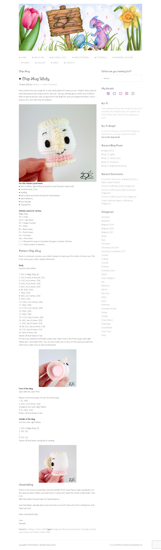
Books (104, 236)
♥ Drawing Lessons (123, 57)
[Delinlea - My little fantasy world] (80, 48)
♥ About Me (38, 57)
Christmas (106, 243)
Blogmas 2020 (108, 228)
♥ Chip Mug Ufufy (34, 78)
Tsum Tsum (106, 331)
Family (112, 545)
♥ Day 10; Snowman (110, 162)
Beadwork (106, 220)
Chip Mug (84, 529)
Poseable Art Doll (109, 308)
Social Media (107, 327)
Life (103, 281)
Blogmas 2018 (108, 224)
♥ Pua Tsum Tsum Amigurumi (124, 196)
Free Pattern (34, 532)
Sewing (105, 316)
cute (20, 532)
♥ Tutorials (101, 57)
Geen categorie (108, 278)
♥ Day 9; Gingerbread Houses (114, 165)
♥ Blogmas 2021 (58, 57)
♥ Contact (69, 62)
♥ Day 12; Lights (108, 154)
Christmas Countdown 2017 (114, 251)
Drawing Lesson (108, 270)
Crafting (30, 529)
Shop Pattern (107, 320)
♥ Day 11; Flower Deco (111, 158)
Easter (104, 274)
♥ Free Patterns (80, 57)
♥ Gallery (40, 62)
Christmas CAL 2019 (110, 247)
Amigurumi (57, 529)
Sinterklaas (106, 323)
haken (42, 532)
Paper (104, 297)
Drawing (105, 266)
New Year (106, 293)
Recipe (104, 312)
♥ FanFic (25, 62)
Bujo (103, 240)
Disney (26, 532)
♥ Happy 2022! (108, 150)
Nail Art (105, 289)
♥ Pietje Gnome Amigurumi (123, 186)
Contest (105, 255)
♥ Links (54, 62)
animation (106, 217)
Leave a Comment (49, 84)
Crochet (37, 529)
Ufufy (44, 529)
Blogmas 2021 (108, 232)
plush (104, 301)
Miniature (106, 285)
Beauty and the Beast (71, 529)
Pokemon (106, 304)
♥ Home (23, 57)
